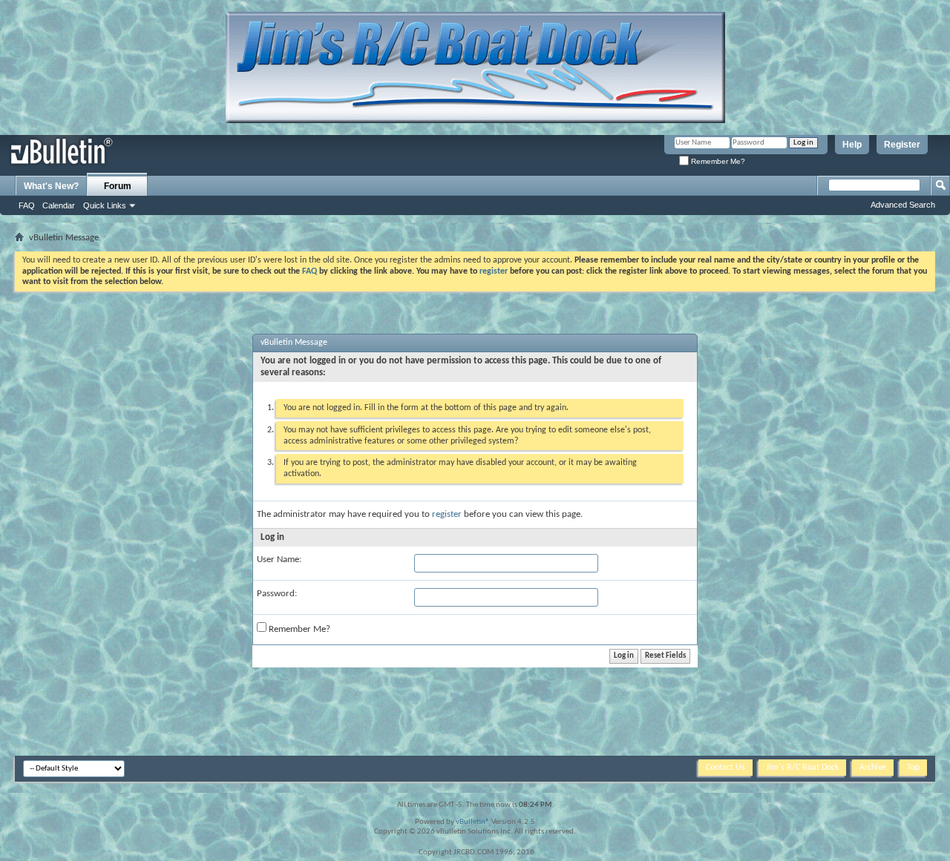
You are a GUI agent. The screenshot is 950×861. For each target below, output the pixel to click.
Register (902, 144)
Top (913, 767)
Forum (117, 186)
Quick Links (104, 205)
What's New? (51, 186)
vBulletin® (473, 822)
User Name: (279, 559)
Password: (277, 593)
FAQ (27, 205)
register (447, 514)
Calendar (58, 205)
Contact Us (725, 767)
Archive (872, 767)
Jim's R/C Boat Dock (802, 767)
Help (852, 144)
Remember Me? (717, 161)
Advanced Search (903, 204)
